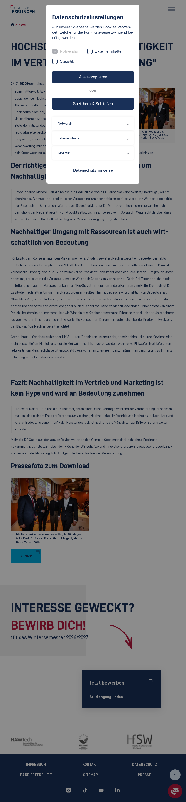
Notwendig (69, 51)
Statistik (67, 61)
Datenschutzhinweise (93, 170)
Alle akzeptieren (93, 77)
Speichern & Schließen (93, 104)
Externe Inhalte (108, 51)
